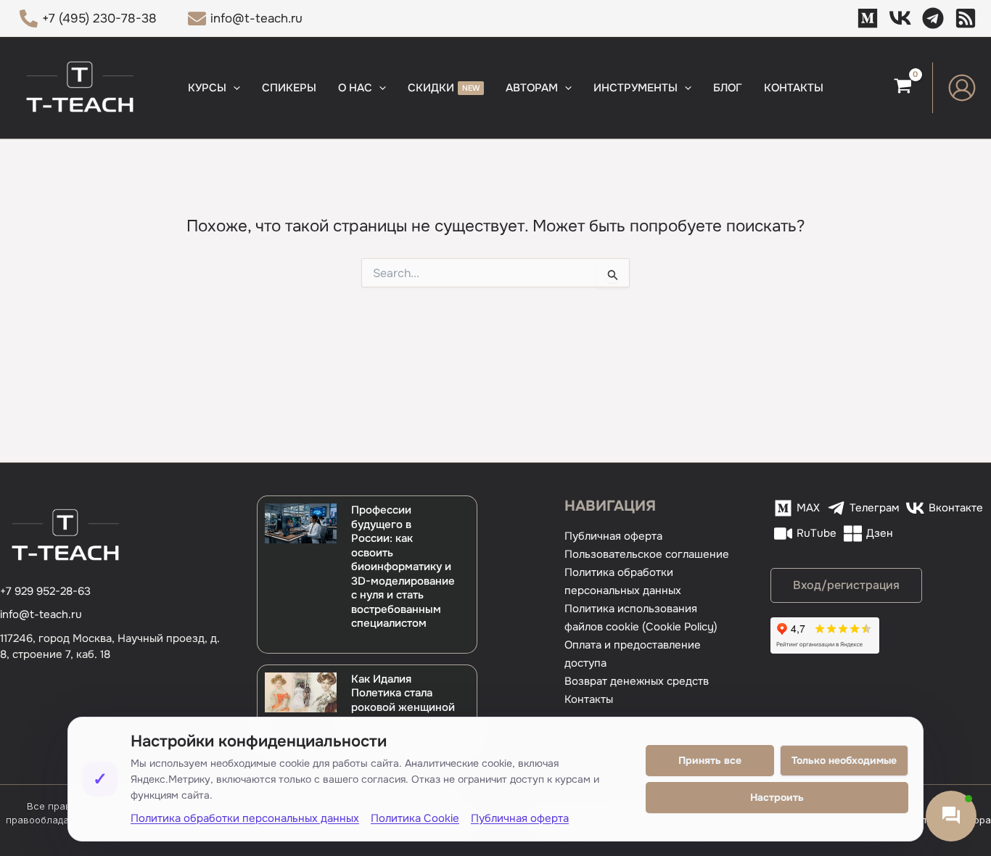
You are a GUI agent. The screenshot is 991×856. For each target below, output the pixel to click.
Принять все (709, 760)
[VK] (900, 18)
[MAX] (868, 18)
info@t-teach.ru (41, 614)
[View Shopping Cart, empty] (903, 88)
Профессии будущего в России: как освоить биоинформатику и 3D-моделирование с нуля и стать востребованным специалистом (403, 566)
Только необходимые (844, 760)
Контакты (588, 699)
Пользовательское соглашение (646, 554)
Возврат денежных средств (636, 681)
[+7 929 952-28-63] (45, 591)
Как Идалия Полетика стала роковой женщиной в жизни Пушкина (403, 700)
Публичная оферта (613, 536)
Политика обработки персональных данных (245, 818)
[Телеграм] (933, 18)
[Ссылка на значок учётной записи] (961, 87)
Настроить (777, 797)
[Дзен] (965, 18)
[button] (233, 88)
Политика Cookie (415, 818)
